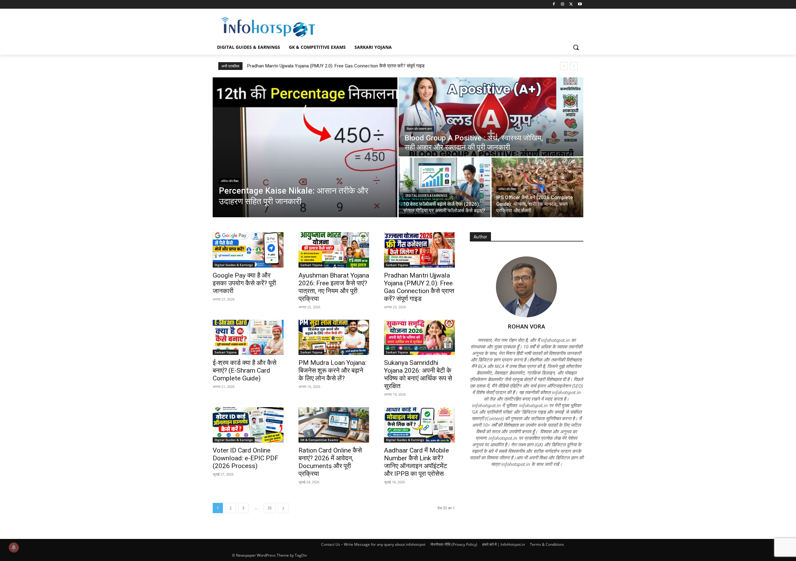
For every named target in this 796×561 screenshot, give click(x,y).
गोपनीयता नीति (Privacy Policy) (453, 544)
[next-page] (283, 508)
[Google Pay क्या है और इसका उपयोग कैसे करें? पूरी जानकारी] (248, 250)
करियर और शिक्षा (229, 181)
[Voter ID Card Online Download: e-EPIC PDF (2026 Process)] (248, 425)
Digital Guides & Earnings (426, 195)
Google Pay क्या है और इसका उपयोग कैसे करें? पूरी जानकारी (244, 283)
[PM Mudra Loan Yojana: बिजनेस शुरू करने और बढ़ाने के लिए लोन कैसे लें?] (333, 337)
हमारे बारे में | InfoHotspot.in (503, 544)
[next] (574, 66)
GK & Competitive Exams (319, 440)
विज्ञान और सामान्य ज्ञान (419, 129)
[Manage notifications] (14, 547)
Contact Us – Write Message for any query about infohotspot (373, 544)
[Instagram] (562, 4)
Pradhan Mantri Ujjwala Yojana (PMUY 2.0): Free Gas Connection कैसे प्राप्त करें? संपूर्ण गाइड (335, 66)
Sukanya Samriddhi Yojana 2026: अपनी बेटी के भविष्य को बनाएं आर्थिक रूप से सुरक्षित (418, 374)
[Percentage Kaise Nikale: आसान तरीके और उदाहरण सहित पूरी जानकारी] (305, 147)
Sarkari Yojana (311, 265)
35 (269, 508)
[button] (575, 47)
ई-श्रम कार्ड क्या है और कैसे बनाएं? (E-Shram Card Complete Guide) (244, 370)
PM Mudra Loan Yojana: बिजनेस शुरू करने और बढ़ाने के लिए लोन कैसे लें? (332, 370)
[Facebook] (554, 4)
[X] (571, 4)
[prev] (564, 66)
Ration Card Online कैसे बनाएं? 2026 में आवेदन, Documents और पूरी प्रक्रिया (330, 462)
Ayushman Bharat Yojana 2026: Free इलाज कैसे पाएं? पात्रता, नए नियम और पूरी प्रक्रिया (333, 287)
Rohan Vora (526, 326)
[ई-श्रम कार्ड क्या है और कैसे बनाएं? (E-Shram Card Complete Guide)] (248, 337)
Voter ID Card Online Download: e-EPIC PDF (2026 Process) (245, 458)
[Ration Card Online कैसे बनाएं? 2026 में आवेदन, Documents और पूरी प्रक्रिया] (333, 425)
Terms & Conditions (547, 544)
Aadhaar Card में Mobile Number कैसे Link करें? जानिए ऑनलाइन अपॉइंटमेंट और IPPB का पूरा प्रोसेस (416, 462)
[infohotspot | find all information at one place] (268, 27)
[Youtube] (579, 4)
